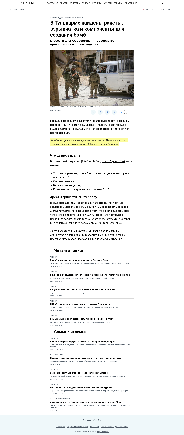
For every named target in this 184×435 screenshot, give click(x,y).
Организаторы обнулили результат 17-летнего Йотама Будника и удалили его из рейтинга (83, 361)
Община (118, 3)
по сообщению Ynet (113, 161)
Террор (53, 257)
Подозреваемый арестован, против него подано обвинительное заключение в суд (81, 293)
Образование (56, 355)
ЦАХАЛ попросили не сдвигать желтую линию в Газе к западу (80, 304)
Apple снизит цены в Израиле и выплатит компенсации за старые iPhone (86, 402)
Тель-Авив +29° (151, 10)
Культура (96, 3)
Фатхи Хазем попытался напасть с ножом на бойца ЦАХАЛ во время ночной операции (82, 278)
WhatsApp (97, 420)
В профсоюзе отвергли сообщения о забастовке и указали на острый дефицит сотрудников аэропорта (89, 391)
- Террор (67, 18)
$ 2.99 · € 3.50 (168, 10)
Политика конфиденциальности (114, 427)
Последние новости (57, 3)
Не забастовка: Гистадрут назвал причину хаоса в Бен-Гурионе (81, 387)
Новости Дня (130, 3)
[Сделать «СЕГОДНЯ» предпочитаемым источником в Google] (126, 112)
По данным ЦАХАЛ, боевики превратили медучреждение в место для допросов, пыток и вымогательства (90, 263)
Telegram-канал (96, 144)
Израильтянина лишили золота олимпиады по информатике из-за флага (85, 358)
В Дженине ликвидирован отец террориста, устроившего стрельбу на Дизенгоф (90, 275)
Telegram (87, 420)
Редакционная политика (77, 427)
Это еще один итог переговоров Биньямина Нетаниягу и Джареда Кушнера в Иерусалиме (84, 307)
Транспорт (55, 338)
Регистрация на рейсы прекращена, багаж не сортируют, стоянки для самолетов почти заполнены (87, 376)
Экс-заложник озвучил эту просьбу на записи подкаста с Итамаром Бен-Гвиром (80, 322)
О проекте (60, 427)
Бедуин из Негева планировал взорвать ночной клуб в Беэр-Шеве (82, 289)
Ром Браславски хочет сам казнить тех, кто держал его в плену (81, 319)
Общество (75, 3)
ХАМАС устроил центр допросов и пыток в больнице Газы (79, 260)
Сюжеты (107, 3)
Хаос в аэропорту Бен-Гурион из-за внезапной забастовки (79, 373)
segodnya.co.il (103, 432)
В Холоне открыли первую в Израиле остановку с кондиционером (82, 341)
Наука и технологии (60, 399)
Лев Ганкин (55, 111)
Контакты (94, 427)
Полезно (86, 3)
